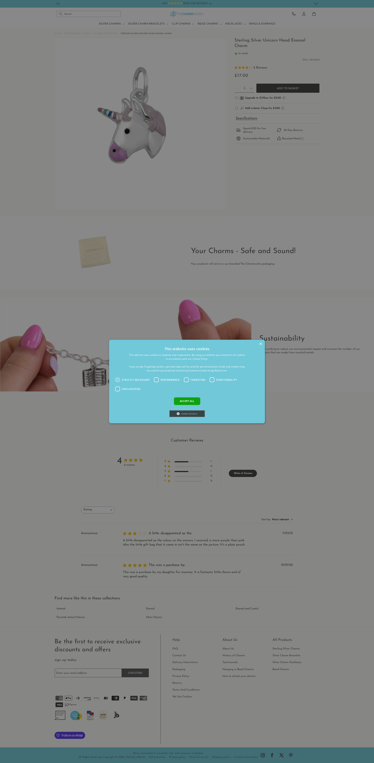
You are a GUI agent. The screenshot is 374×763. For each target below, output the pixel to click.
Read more (221, 370)
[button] (187, 413)
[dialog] (187, 381)
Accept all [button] (187, 401)
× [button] (260, 344)
